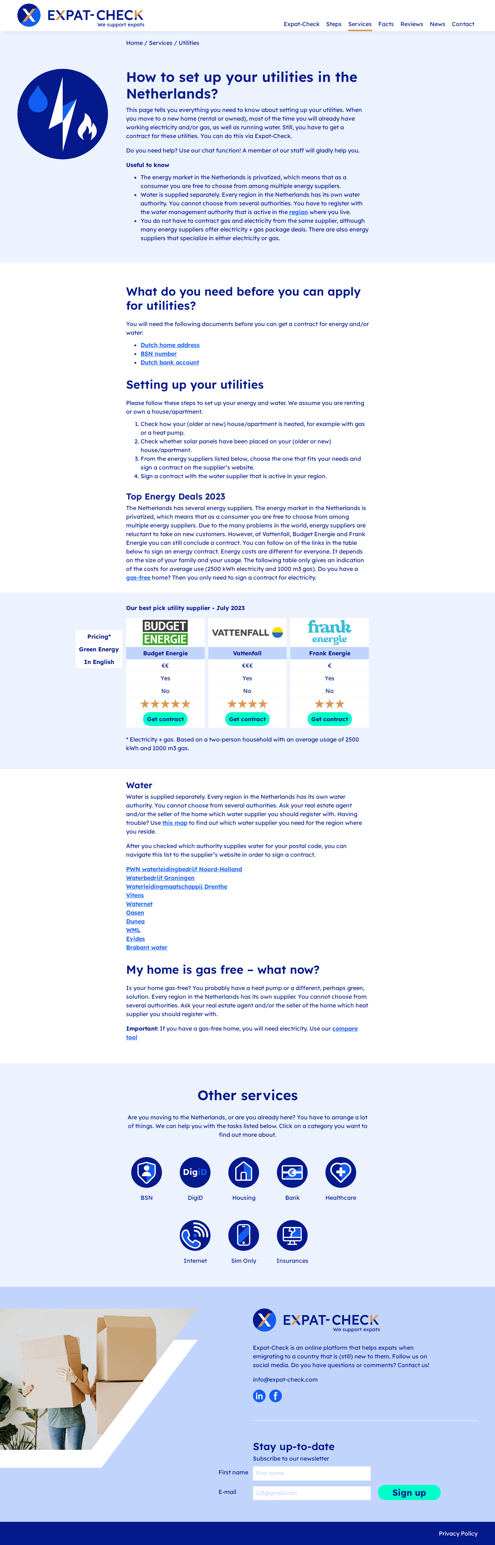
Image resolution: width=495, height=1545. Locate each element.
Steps (334, 24)
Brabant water (146, 947)
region (298, 212)
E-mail (227, 1491)
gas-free (138, 577)
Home (134, 42)
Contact (463, 24)
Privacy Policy (458, 1533)
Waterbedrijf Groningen (160, 877)
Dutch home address (170, 344)
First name (233, 1472)
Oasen (135, 912)
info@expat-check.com (285, 1379)
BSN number (159, 353)
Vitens (135, 895)
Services (360, 24)
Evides (135, 938)
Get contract (165, 719)
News (437, 24)
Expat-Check (302, 24)
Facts (386, 24)
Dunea (135, 921)
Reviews (411, 24)
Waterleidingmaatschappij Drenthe (176, 886)
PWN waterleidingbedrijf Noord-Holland (184, 869)
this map (174, 822)
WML (133, 930)
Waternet (139, 903)
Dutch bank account (170, 362)
